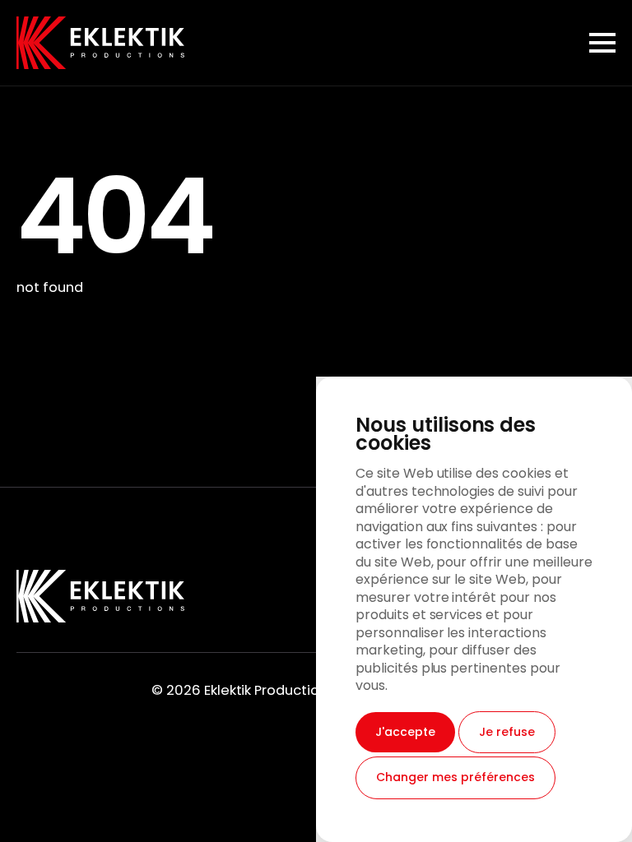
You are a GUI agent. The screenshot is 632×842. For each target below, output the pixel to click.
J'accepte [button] (405, 732)
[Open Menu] (602, 43)
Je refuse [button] (507, 732)
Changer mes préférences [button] (455, 777)
